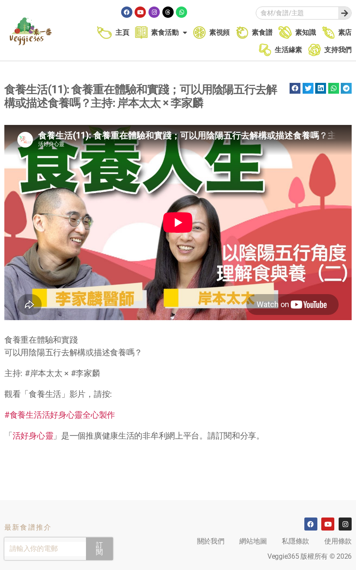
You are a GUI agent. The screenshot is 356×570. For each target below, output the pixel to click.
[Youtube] (140, 12)
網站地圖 (253, 541)
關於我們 (210, 541)
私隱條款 (295, 541)
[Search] (344, 13)
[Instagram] (154, 12)
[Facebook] (126, 12)
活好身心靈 (33, 436)
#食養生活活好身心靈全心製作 (59, 415)
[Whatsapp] (181, 12)
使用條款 (338, 541)
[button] (295, 88)
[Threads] (168, 12)
